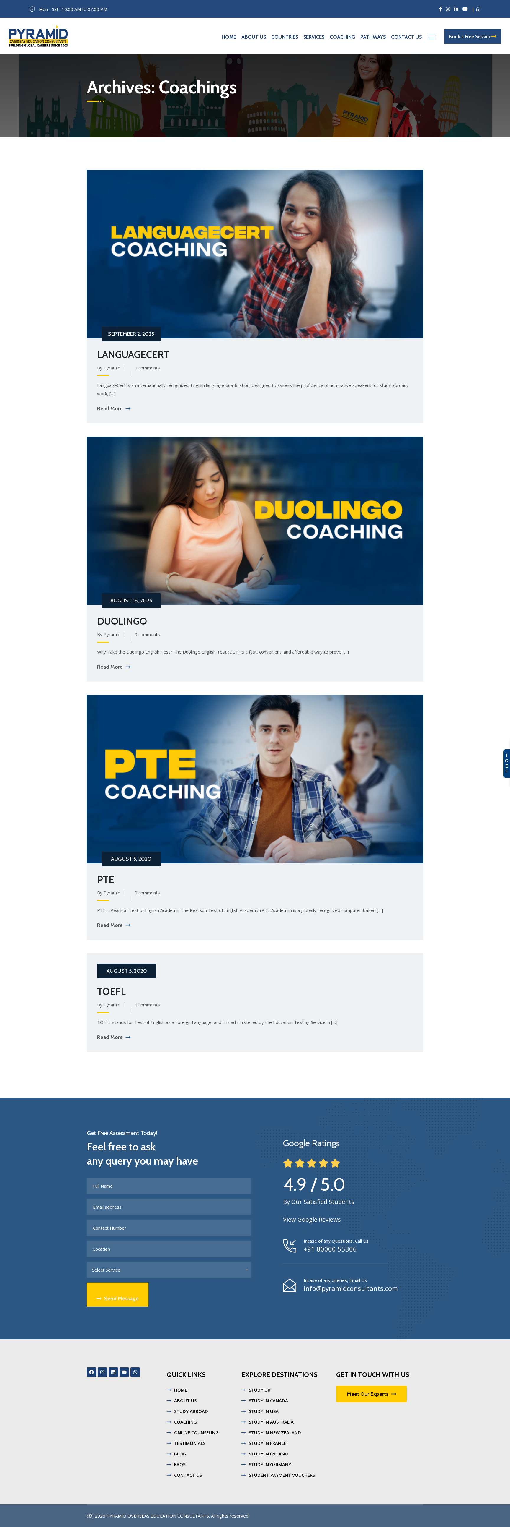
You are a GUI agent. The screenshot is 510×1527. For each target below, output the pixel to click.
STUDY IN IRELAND (268, 1454)
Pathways (373, 37)
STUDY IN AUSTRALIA (271, 1422)
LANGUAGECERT (133, 354)
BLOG (180, 1454)
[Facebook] (91, 1372)
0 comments (147, 368)
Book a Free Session (470, 36)
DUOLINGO (122, 621)
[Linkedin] (113, 1372)
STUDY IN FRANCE (267, 1443)
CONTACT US (188, 1475)
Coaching (342, 37)
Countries (284, 37)
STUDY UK (259, 1390)
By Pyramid (108, 368)
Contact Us (406, 37)
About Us (253, 37)
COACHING (185, 1422)
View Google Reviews (312, 1219)
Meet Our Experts (367, 1394)
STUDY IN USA (264, 1411)
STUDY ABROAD (191, 1411)
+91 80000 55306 (330, 1249)
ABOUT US (185, 1400)
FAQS (179, 1464)
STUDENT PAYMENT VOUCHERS (282, 1475)
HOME (180, 1390)
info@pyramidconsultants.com (351, 1288)
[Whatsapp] (135, 1372)
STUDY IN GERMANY (270, 1464)
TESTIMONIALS (189, 1443)
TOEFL (111, 991)
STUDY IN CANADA (268, 1400)
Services (313, 37)
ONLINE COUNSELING (196, 1432)
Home (229, 37)
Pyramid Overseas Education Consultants (158, 1516)
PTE (105, 879)
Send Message (121, 1298)
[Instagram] (102, 1372)
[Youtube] (124, 1372)
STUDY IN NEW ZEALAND (275, 1432)
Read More (110, 408)
